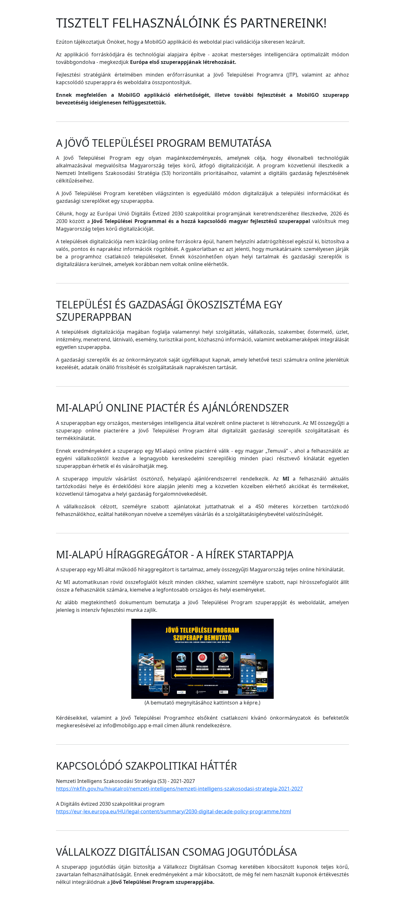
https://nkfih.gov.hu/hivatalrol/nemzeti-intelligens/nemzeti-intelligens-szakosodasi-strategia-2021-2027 (179, 788)
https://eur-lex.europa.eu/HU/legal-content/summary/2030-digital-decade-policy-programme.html (173, 811)
